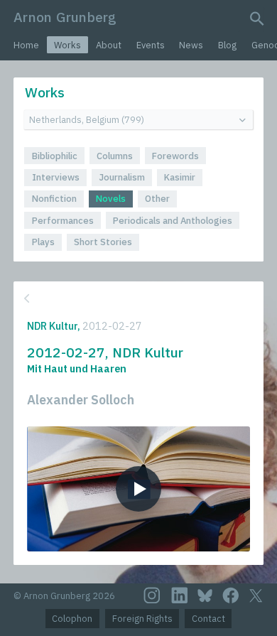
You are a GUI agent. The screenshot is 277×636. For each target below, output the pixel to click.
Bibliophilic (54, 156)
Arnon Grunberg (64, 17)
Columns (115, 156)
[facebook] (231, 595)
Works (67, 45)
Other (157, 199)
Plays (43, 242)
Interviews (56, 177)
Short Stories (103, 242)
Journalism (122, 177)
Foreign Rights (142, 619)
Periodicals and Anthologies (172, 221)
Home (26, 45)
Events (150, 45)
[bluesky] (204, 595)
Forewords (175, 156)
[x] (256, 595)
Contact (208, 619)
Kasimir (179, 177)
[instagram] (152, 595)
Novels (111, 199)
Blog (227, 45)
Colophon (72, 619)
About (108, 45)
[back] (137, 299)
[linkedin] (179, 595)
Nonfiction (54, 199)
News (191, 45)
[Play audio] (138, 488)
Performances (63, 221)
